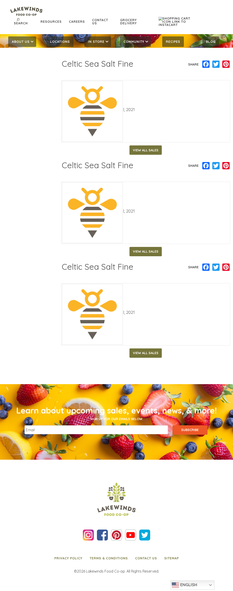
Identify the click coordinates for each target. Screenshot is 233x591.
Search (21, 23)
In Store (96, 42)
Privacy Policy (68, 558)
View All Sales (145, 150)
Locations (60, 42)
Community (134, 42)
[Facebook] (206, 64)
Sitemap (171, 558)
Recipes (173, 42)
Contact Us (100, 21)
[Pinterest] (226, 64)
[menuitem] (22, 41)
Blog (210, 42)
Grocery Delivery (128, 21)
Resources (51, 22)
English (188, 584)
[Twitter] (216, 64)
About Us (21, 42)
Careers (77, 22)
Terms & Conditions (109, 558)
